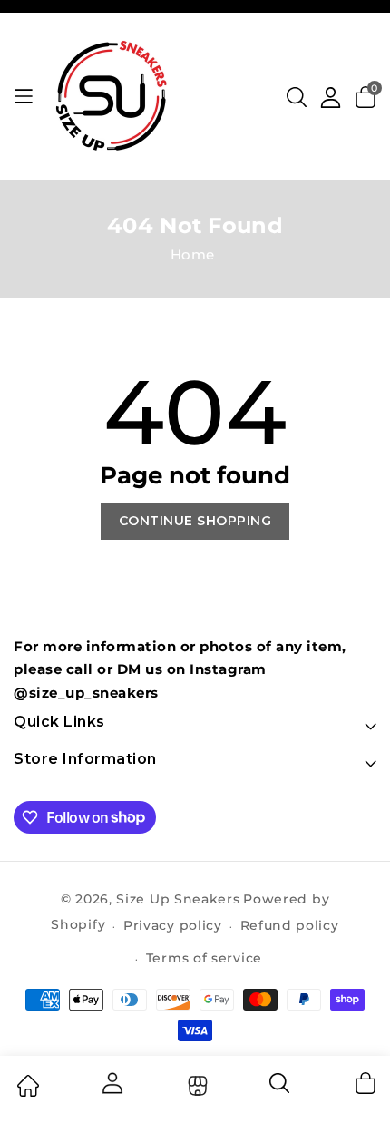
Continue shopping (195, 521)
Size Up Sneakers (177, 899)
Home (193, 254)
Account (111, 1083)
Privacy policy (172, 925)
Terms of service (204, 958)
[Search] (280, 1089)
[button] (297, 97)
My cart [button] (364, 1083)
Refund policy (289, 925)
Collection (195, 1085)
